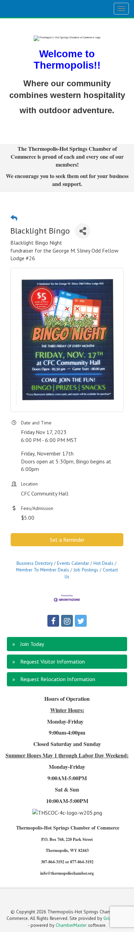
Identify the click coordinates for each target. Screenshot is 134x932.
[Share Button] (82, 231)
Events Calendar (73, 563)
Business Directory (34, 563)
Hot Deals (103, 563)
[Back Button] (14, 218)
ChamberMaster (71, 925)
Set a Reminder (67, 539)
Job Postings (86, 570)
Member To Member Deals (42, 570)
